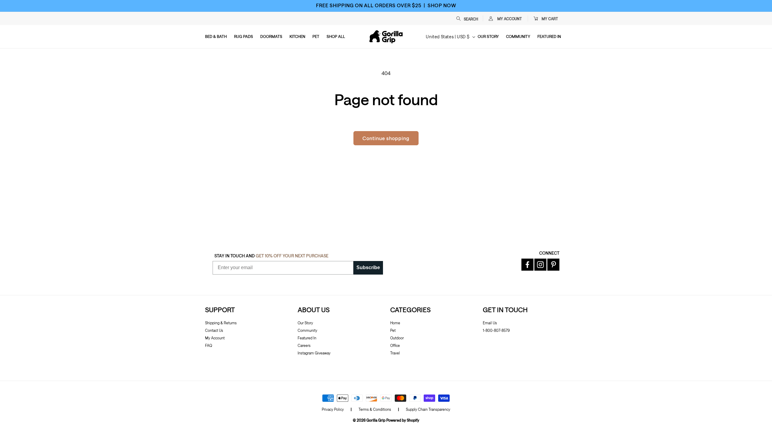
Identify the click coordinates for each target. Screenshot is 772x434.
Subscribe (368, 267)
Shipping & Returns (221, 323)
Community (307, 330)
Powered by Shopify (402, 420)
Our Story (305, 323)
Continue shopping (386, 138)
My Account (215, 338)
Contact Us (214, 330)
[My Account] (490, 18)
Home (395, 323)
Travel (395, 353)
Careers (304, 345)
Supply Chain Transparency (428, 409)
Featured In (307, 338)
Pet (393, 330)
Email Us (490, 323)
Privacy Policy (333, 409)
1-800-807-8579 (496, 330)
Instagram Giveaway (314, 353)
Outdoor (397, 338)
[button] (470, 18)
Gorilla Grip (375, 420)
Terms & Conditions (375, 409)
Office (395, 345)
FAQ (208, 345)
